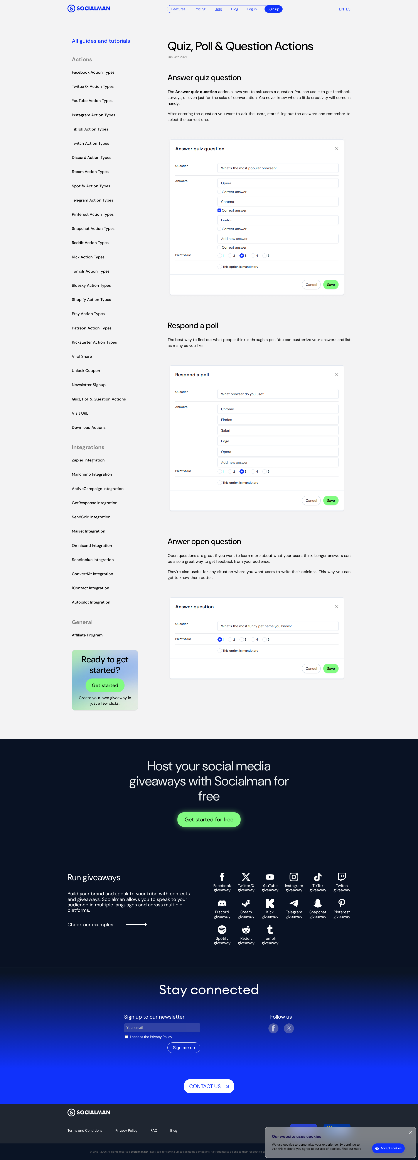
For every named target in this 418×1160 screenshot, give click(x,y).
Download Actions (89, 427)
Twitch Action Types (90, 143)
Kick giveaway (270, 914)
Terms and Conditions (84, 1130)
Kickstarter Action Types (94, 342)
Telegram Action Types (92, 200)
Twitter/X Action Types (93, 86)
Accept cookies (391, 1148)
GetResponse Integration (95, 502)
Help (218, 9)
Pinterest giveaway (342, 914)
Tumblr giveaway (270, 940)
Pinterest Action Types (93, 214)
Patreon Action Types (91, 328)
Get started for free (209, 819)
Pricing (200, 9)
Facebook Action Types (93, 72)
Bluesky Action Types (91, 285)
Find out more (351, 1149)
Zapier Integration (88, 460)
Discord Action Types (91, 157)
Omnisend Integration (92, 545)
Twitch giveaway (342, 887)
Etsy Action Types (88, 313)
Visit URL (80, 413)
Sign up (273, 9)
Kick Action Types (88, 257)
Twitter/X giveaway (246, 887)
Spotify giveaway (222, 940)
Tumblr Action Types (91, 271)
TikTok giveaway (318, 887)
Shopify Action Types (91, 299)
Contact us (205, 1086)
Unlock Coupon (86, 370)
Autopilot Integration (91, 602)
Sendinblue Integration (93, 559)
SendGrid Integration (91, 517)
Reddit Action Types (90, 242)
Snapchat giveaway (317, 914)
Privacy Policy (161, 1037)
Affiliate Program (87, 635)
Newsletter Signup (89, 384)
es (348, 9)
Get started (105, 685)
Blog (234, 9)
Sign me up (184, 1047)
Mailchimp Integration (92, 474)
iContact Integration (90, 588)
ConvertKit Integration (92, 574)
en (341, 9)
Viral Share (82, 356)
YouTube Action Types (92, 100)
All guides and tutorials (101, 40)
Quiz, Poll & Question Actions (99, 399)
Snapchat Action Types (93, 228)
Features (178, 9)
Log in (252, 9)
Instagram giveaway (294, 887)
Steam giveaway (246, 914)
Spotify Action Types (91, 186)
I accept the (151, 1037)
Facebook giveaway (222, 887)
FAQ (154, 1130)
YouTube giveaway (270, 887)
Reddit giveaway (246, 940)
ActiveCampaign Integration (98, 488)
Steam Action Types (90, 171)
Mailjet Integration (88, 531)
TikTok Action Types (90, 129)
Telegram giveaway (294, 914)
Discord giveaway (222, 914)
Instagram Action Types (93, 115)
